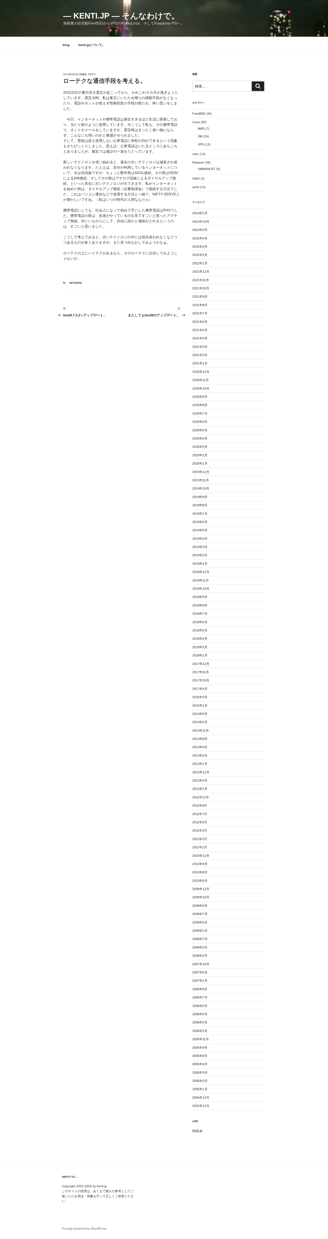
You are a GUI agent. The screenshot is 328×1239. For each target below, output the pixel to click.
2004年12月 (200, 1097)
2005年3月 (200, 1072)
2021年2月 (200, 355)
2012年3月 (200, 780)
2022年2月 (200, 255)
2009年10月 (200, 897)
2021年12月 (200, 271)
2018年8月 (200, 605)
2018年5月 (200, 630)
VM (200, 136)
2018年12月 (200, 572)
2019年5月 (200, 530)
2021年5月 (200, 330)
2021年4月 (200, 338)
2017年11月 (200, 672)
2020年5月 (200, 430)
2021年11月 (200, 280)
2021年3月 (200, 347)
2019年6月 (200, 522)
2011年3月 (199, 830)
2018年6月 (200, 622)
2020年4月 (200, 438)
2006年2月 (200, 1031)
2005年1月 (200, 1089)
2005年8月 (200, 1056)
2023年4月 (200, 230)
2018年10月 (200, 588)
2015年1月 (200, 705)
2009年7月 (200, 914)
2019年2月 (200, 555)
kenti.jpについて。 (91, 45)
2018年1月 (200, 655)
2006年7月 (200, 997)
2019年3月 (200, 547)
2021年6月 (200, 322)
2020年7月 (200, 413)
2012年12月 (200, 772)
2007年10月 (200, 964)
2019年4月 (200, 538)
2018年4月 (200, 638)
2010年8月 (200, 872)
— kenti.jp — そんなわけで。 (121, 15)
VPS (201, 144)
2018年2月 (200, 647)
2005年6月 (200, 1064)
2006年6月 (200, 1006)
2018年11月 (200, 580)
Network (75, 283)
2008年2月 (200, 955)
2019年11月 (200, 480)
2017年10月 (200, 680)
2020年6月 (200, 421)
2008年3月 (200, 947)
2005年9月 (200, 1047)
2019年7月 (200, 513)
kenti (91, 74)
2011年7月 (199, 814)
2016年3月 (200, 697)
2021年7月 (200, 313)
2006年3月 (200, 1022)
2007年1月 (200, 980)
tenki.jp (197, 1130)
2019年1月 (200, 563)
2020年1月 (200, 463)
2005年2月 (200, 1081)
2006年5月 (200, 1014)
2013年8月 (200, 739)
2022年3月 (200, 246)
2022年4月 (200, 238)
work (195, 187)
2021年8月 (200, 305)
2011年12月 (200, 797)
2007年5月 (200, 972)
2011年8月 (199, 805)
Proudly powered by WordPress (84, 1228)
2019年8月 (200, 505)
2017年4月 (200, 689)
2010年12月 (200, 855)
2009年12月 (200, 889)
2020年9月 (200, 396)
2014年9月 (200, 714)
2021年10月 (200, 288)
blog (66, 45)
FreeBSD (198, 113)
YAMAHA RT (206, 169)
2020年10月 (200, 388)
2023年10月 (200, 221)
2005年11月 (200, 1039)
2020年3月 (200, 446)
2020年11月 (200, 380)
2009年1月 (200, 930)
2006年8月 (200, 989)
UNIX (196, 178)
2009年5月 (200, 922)
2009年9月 (200, 905)
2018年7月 (200, 613)
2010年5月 (200, 880)
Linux (196, 122)
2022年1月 (200, 263)
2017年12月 (200, 664)
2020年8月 (200, 405)
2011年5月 (199, 822)
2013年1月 (200, 764)
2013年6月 (200, 747)
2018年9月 (200, 597)
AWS (201, 128)
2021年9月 (200, 296)
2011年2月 (199, 839)
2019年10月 (200, 488)
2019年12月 (200, 472)
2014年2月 (200, 722)
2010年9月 (200, 864)
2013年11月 (200, 730)
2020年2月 (200, 455)
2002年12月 (200, 1106)
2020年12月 (200, 372)
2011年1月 (199, 847)
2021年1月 (200, 363)
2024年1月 (200, 213)
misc (195, 154)
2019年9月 (200, 497)
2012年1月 (200, 789)
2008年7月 (200, 939)
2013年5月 (200, 755)
